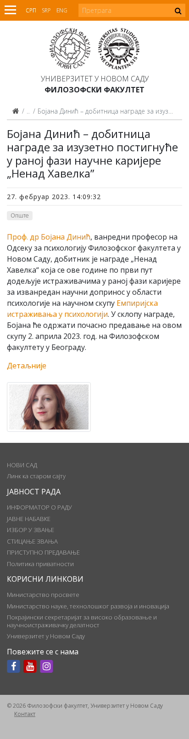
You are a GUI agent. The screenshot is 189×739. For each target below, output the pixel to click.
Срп (31, 10)
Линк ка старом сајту (36, 476)
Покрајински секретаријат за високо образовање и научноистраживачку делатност (82, 621)
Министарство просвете (43, 594)
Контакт (24, 714)
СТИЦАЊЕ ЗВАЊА (32, 541)
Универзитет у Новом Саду (95, 79)
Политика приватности (40, 564)
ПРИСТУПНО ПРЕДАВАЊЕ (43, 552)
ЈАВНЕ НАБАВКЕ (28, 519)
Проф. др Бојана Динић (48, 237)
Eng (61, 10)
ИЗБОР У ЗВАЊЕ (30, 530)
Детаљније (26, 366)
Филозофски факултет (94, 90)
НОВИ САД (22, 465)
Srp (46, 10)
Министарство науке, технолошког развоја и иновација (88, 606)
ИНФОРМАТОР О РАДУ (39, 507)
